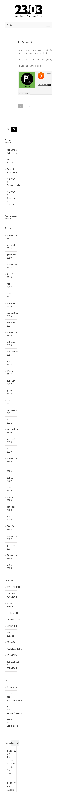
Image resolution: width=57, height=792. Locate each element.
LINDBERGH (11, 626)
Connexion (12, 687)
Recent (14, 743)
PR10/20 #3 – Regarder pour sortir (12, 198)
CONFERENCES (11, 587)
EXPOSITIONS (11, 619)
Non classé (10, 634)
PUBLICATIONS (11, 649)
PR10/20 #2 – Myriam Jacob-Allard (11, 757)
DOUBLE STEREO (10, 605)
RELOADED (11, 655)
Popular (8, 743)
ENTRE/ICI (11, 613)
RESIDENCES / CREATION (11, 665)
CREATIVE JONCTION (11, 595)
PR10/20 (11, 642)
